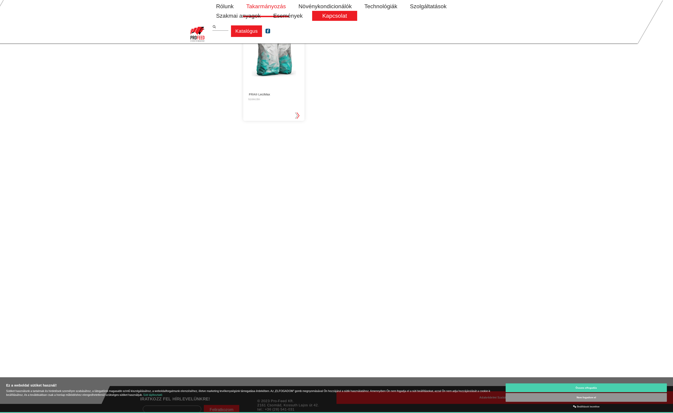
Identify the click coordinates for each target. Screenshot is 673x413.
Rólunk (225, 6)
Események (288, 16)
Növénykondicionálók (325, 6)
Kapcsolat (334, 16)
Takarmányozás (266, 6)
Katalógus (246, 31)
